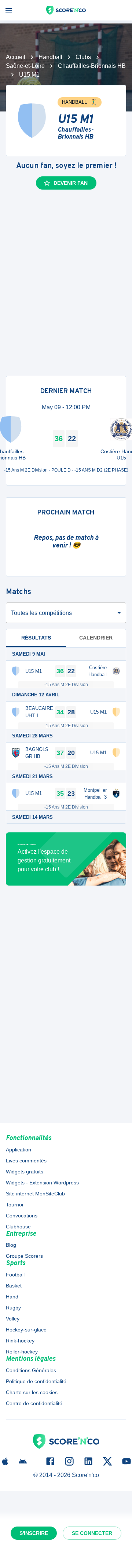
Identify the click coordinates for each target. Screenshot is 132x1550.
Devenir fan (71, 183)
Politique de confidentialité (36, 1381)
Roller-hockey (22, 1352)
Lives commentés (26, 1161)
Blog (11, 1245)
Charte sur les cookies (32, 1392)
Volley (12, 1319)
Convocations (21, 1216)
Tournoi (14, 1205)
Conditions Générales (31, 1370)
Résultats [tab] (36, 638)
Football (15, 1275)
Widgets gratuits (24, 1172)
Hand (12, 1297)
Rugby (13, 1308)
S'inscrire (33, 1533)
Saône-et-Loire (25, 66)
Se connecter (92, 1533)
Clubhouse (18, 1227)
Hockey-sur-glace (26, 1330)
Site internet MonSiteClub (35, 1194)
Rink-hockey (20, 1341)
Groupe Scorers (24, 1256)
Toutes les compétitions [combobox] (41, 613)
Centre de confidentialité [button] (34, 1403)
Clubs (83, 57)
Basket (14, 1286)
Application (18, 1150)
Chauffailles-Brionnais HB (92, 66)
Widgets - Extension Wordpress (42, 1183)
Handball (50, 57)
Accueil (15, 57)
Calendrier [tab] (96, 638)
